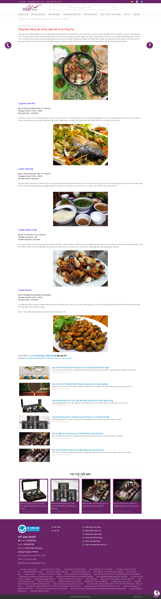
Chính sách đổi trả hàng (93, 538)
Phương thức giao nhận (93, 534)
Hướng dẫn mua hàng (93, 527)
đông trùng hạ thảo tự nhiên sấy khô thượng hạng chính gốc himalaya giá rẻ (98, 589)
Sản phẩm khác (90, 14)
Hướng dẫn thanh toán (93, 531)
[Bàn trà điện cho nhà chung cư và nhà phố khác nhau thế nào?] (34, 438)
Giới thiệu (22, 2)
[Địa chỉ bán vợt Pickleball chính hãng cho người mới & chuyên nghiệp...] (34, 389)
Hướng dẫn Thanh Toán (35, 2)
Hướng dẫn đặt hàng (53, 2)
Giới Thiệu (57, 527)
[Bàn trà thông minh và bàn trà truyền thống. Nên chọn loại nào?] (34, 455)
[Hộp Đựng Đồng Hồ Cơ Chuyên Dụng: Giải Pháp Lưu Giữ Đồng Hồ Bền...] (34, 422)
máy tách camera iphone (39, 591)
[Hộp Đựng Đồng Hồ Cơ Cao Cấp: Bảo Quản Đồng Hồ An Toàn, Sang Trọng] (34, 405)
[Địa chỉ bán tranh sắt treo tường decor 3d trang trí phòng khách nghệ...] (34, 372)
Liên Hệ (56, 531)
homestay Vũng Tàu (44, 356)
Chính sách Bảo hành (92, 541)
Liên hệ (137, 14)
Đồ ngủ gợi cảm (38, 14)
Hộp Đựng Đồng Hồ (71, 14)
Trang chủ (23, 14)
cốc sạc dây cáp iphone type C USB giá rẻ (51, 589)
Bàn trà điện (54, 14)
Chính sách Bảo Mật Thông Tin (96, 545)
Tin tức (127, 14)
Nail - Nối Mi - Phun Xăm (110, 14)
